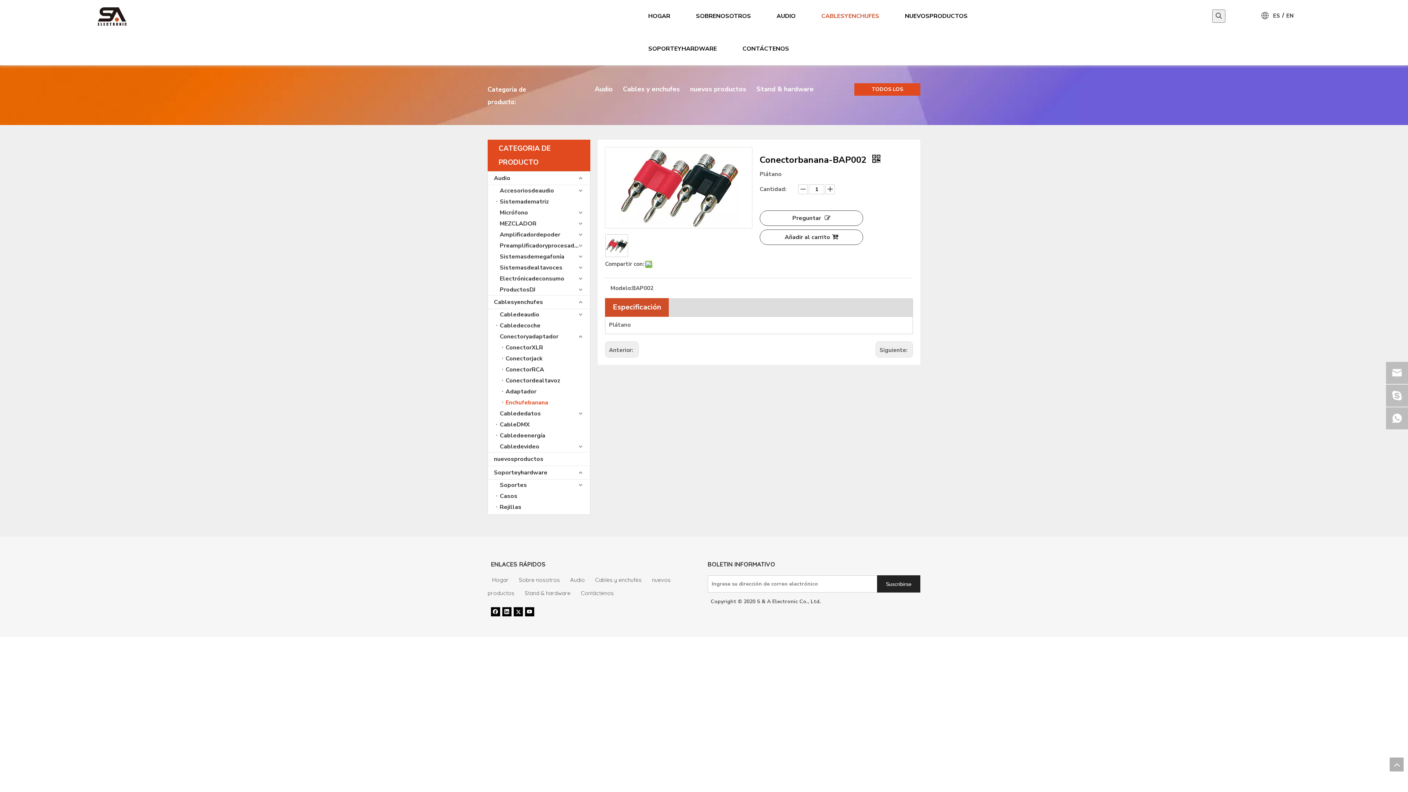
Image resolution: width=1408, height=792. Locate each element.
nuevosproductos (518, 459)
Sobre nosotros (539, 579)
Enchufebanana (527, 403)
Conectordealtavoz (533, 381)
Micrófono (514, 213)
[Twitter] (518, 611)
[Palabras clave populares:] (1218, 16)
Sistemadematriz (524, 202)
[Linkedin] (506, 611)
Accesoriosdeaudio (527, 191)
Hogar (500, 579)
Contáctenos (597, 593)
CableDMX (515, 425)
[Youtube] (529, 611)
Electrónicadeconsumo (532, 279)
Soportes (513, 485)
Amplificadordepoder (530, 235)
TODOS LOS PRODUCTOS (887, 91)
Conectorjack (524, 359)
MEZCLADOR (518, 224)
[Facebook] (495, 611)
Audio (604, 89)
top (1397, 764)
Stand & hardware (785, 89)
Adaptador (521, 392)
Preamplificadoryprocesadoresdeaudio (545, 246)
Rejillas (510, 507)
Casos (508, 496)
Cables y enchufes (651, 89)
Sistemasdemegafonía (532, 257)
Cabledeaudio (519, 315)
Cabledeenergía (522, 436)
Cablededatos (520, 414)
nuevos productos (718, 89)
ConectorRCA (525, 370)
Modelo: (621, 288)
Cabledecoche (520, 326)
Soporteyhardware (520, 473)
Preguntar (806, 218)
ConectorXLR (524, 348)
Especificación (637, 307)
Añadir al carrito (807, 237)
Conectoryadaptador (529, 337)
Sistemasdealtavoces (531, 268)
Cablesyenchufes (518, 302)
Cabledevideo (519, 447)
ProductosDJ (517, 290)
